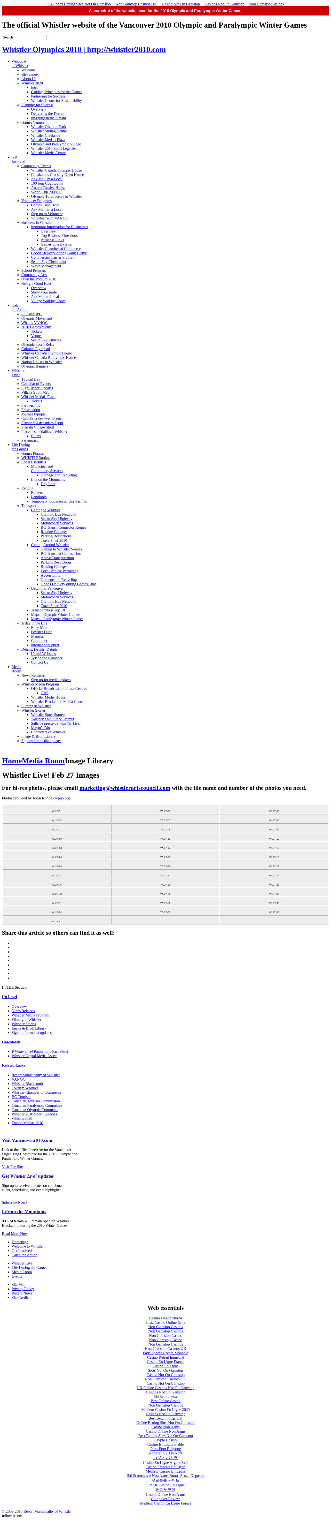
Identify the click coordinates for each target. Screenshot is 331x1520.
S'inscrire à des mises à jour (42, 423)
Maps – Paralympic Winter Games (57, 619)
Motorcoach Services (57, 523)
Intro (34, 87)
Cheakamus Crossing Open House (57, 175)
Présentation (30, 410)
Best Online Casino (166, 1401)
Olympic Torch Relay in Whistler (56, 196)
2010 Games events (36, 327)
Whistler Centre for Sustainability (56, 100)
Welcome (28, 70)
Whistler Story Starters (48, 715)
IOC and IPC (31, 314)
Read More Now (15, 1234)
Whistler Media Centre (48, 153)
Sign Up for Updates (37, 388)
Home (12, 760)
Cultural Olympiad (35, 349)
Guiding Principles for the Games (56, 92)
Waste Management (46, 266)
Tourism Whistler (25, 1088)
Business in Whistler (37, 222)
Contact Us (39, 662)
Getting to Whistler (45, 510)
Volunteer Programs (36, 201)
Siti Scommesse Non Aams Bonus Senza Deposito (165, 1476)
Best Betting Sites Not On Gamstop (165, 1436)
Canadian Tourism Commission (36, 1101)
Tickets (36, 331)
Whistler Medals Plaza (48, 140)
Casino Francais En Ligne (165, 1467)
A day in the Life (34, 623)
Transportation (32, 506)
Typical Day (30, 379)
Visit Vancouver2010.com (27, 1140)
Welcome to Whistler (20, 63)
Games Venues (32, 122)
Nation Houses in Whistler (41, 362)
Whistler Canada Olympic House (56, 170)
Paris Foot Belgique (165, 1449)
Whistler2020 (22, 1118)
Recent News (22, 1293)
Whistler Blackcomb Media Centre (57, 702)
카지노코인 (165, 1490)
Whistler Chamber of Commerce (56, 249)
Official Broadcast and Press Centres (59, 688)
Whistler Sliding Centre (49, 131)
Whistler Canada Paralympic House (48, 357)
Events (17, 1276)
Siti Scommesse (166, 1396)
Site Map (18, 1284)
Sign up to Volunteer (47, 214)
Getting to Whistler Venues (61, 549)
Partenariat (29, 440)
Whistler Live (22, 1263)
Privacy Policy (23, 1289)
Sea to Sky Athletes (46, 340)
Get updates (28, 1176)
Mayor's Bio (40, 728)
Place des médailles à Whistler (44, 431)
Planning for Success (37, 105)
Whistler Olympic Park (48, 127)
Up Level (9, 997)
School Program (33, 270)
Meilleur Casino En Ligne (165, 1471)
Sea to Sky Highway (56, 519)
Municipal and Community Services (47, 468)
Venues (36, 336)
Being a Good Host (36, 283)
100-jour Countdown (47, 183)
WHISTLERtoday (35, 458)
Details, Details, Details (39, 649)
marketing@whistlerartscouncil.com (124, 788)
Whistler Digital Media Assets (34, 1056)
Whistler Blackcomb (27, 1084)
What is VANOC (34, 323)
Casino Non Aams (165, 1427)
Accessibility (50, 575)
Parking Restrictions (56, 536)
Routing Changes (54, 532)
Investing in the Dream (48, 118)
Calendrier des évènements (41, 418)
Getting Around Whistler (50, 545)
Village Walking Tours (48, 301)
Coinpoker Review (165, 1499)
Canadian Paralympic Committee (37, 1105)
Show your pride (44, 292)
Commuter (39, 641)
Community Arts (34, 275)
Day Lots (48, 484)
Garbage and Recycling (59, 475)
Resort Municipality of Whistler (36, 1075)
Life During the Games (21, 447)
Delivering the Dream (47, 114)
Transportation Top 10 (48, 610)
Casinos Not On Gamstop (224, 4)
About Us (28, 79)
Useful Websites (43, 654)
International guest (45, 645)
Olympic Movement (36, 318)
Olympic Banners (34, 366)
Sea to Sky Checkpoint (48, 262)
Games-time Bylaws (56, 244)
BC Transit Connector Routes (63, 527)
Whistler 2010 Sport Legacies (53, 148)
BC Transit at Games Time (61, 553)
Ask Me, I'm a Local (47, 179)
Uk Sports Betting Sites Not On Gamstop (79, 4)
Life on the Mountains (48, 479)
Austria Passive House (48, 188)
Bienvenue (29, 74)
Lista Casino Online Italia (165, 1322)
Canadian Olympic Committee (35, 1110)
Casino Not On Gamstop (181, 4)
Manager (38, 636)
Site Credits (20, 1297)
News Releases (33, 675)
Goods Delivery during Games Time (59, 253)
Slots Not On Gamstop (165, 1370)
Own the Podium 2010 (38, 279)
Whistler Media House (48, 697)
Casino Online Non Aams (165, 1431)
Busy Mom (39, 627)
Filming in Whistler (36, 706)
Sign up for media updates (51, 680)
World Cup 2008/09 (46, 192)
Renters (37, 492)
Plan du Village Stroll (37, 427)
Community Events (36, 166)
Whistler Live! (18, 373)
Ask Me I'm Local (45, 296)
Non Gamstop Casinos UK (136, 4)
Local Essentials (33, 462)
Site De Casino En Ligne (165, 1485)
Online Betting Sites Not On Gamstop (165, 1423)
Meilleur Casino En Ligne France (165, 1503)
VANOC (18, 1079)
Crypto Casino (165, 1440)
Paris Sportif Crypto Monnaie (165, 1353)
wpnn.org (62, 798)
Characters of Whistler (48, 732)
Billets (36, 436)
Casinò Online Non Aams (165, 1494)
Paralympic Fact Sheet (40, 1051)
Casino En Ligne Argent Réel (165, 1462)
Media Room (16, 669)
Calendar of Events (36, 384)
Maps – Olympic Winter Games (55, 614)
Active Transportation (57, 558)
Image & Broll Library (38, 736)
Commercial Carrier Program (53, 257)
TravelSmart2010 (54, 540)
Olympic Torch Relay (38, 344)
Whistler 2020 (32, 83)
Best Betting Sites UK (165, 1418)
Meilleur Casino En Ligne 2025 (165, 1409)
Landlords (39, 497)
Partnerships (30, 405)
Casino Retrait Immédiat (165, 1357)
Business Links (52, 240)
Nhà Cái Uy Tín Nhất (165, 1453)
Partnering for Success (48, 96)
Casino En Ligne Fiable (165, 1444)
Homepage (20, 1242)
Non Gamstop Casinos (266, 4)
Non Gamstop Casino (165, 1335)
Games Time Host (45, 205)
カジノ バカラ (165, 1458)
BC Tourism (21, 1097)
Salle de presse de (55, 723)
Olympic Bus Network (58, 514)
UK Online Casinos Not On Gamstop (165, 1388)
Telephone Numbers (46, 658)
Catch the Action (19, 307)
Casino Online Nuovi (165, 1318)
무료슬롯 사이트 (165, 1480)
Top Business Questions (59, 235)
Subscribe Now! (14, 1202)
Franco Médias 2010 (27, 1123)
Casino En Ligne (166, 1366)
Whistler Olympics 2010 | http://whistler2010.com (84, 49)
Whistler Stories (33, 710)
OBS (44, 693)
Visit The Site (12, 1167)
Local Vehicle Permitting (60, 571)
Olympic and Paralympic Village (56, 144)
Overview (38, 109)
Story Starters (52, 719)
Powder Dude (41, 632)
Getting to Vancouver (47, 588)
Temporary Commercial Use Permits (59, 501)
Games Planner (33, 453)
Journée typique (33, 414)
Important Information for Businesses (59, 227)
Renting (27, 488)
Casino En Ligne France (165, 1362)
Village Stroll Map (35, 392)
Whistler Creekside (45, 135)
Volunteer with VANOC (49, 218)
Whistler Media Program (40, 684)
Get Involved (18, 159)
